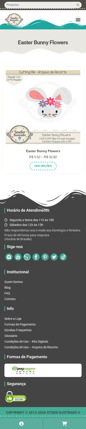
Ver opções (43, 166)
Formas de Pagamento (20, 324)
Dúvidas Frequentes (18, 330)
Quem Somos (13, 282)
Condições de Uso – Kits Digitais (26, 341)
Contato (10, 299)
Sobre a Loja (12, 318)
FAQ (7, 293)
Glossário (10, 336)
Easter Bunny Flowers (43, 151)
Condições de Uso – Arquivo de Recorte (31, 347)
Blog (7, 287)
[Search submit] (78, 5)
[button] (78, 19)
